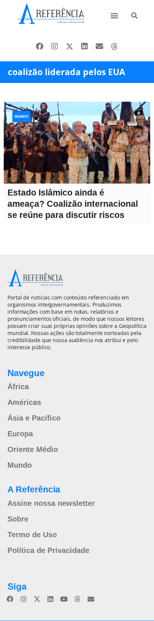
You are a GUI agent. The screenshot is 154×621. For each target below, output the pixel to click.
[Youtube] (64, 599)
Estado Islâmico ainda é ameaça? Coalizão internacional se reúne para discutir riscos (72, 204)
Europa (20, 434)
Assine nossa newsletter (51, 503)
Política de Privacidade (48, 550)
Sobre (17, 519)
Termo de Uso (32, 535)
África (18, 386)
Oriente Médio (32, 449)
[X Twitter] (69, 46)
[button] (114, 15)
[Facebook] (39, 46)
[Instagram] (54, 46)
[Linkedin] (84, 46)
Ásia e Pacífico (34, 418)
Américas (24, 402)
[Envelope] (99, 46)
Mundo (21, 116)
